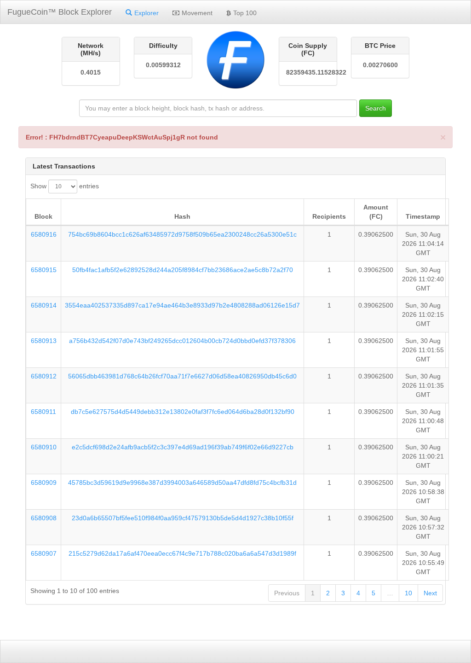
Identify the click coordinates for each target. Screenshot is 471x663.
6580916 (44, 234)
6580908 (44, 518)
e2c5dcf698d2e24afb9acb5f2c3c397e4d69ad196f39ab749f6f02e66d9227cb (182, 447)
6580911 (43, 411)
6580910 (44, 447)
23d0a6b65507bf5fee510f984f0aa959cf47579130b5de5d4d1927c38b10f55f (182, 518)
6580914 (44, 305)
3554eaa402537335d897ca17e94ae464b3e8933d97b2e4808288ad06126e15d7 (182, 305)
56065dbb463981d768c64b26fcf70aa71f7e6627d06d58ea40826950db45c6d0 (182, 376)
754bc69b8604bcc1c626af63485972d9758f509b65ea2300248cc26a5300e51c (182, 234)
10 (408, 593)
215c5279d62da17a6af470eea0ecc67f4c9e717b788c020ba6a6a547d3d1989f (182, 553)
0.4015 (90, 72)
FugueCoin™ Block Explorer (59, 12)
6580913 (44, 340)
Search (375, 108)
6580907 (44, 553)
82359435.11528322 (308, 72)
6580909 (44, 482)
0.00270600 (380, 65)
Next (430, 593)
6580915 (44, 269)
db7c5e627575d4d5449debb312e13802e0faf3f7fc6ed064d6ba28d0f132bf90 (182, 411)
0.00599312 (163, 65)
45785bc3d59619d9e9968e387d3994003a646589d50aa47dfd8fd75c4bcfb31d (182, 482)
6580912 (44, 376)
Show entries (64, 186)
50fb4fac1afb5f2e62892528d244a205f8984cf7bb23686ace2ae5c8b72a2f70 (182, 269)
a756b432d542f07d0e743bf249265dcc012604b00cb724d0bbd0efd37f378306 (182, 340)
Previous (286, 593)
